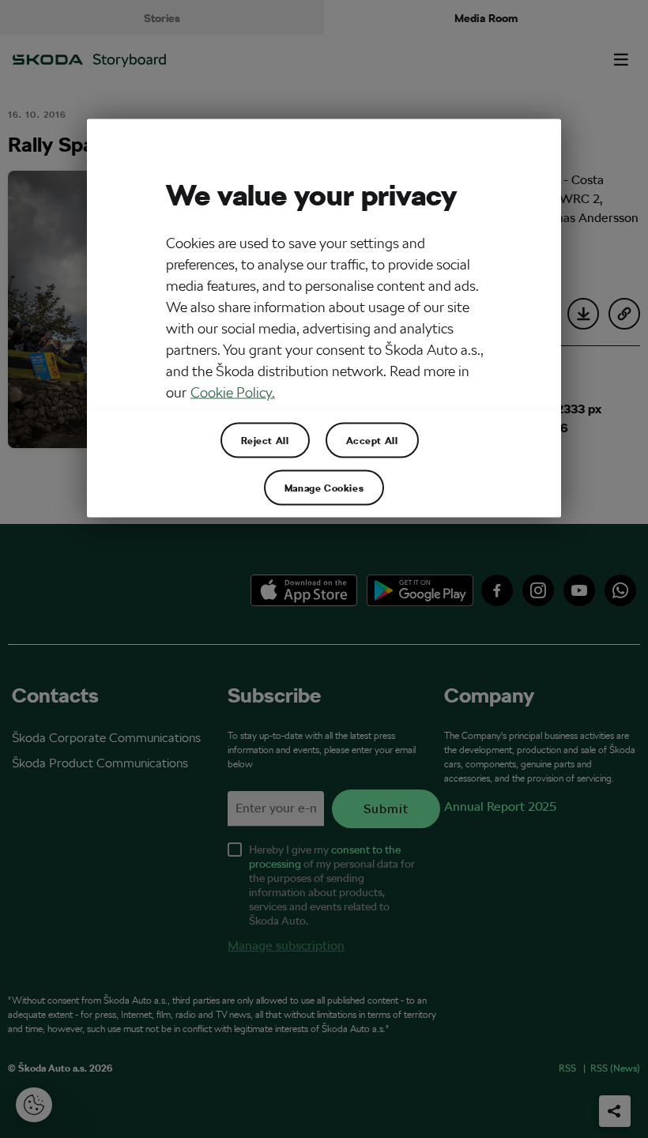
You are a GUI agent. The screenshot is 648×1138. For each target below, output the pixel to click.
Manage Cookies (324, 486)
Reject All (265, 439)
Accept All (372, 439)
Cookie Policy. (232, 391)
